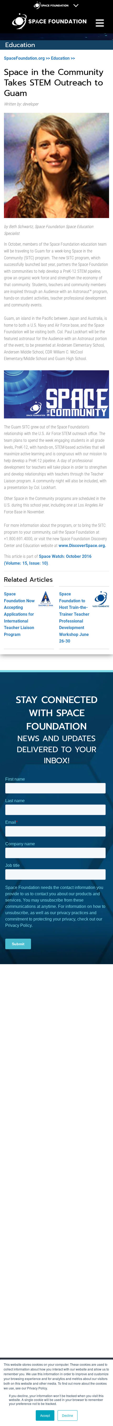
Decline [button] (67, 1415)
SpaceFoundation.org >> (27, 58)
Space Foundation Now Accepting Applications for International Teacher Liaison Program (19, 614)
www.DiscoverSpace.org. (82, 545)
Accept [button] (45, 1415)
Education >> (63, 58)
